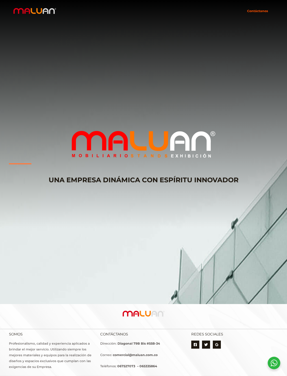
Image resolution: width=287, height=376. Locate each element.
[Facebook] (195, 345)
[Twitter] (206, 345)
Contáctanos (257, 11)
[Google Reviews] (217, 345)
